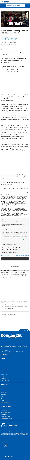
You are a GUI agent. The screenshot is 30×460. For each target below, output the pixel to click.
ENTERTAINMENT (4, 368)
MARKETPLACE (4, 374)
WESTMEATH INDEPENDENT (6, 418)
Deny (15, 262)
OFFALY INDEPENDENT (5, 412)
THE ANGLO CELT (4, 410)
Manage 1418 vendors (5, 255)
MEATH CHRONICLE (5, 414)
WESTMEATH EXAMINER (5, 416)
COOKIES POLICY (4, 392)
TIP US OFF (3, 398)
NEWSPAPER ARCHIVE (5, 380)
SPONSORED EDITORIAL (6, 370)
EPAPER (2, 376)
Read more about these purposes (22, 255)
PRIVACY (2, 390)
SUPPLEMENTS (4, 378)
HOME (2, 361)
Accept (15, 259)
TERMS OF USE (4, 388)
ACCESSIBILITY (4, 394)
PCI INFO (2, 396)
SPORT (2, 366)
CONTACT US (3, 400)
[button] (28, 192)
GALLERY (2, 372)
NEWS (2, 363)
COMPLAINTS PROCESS (5, 402)
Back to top (23, 330)
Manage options (15, 266)
